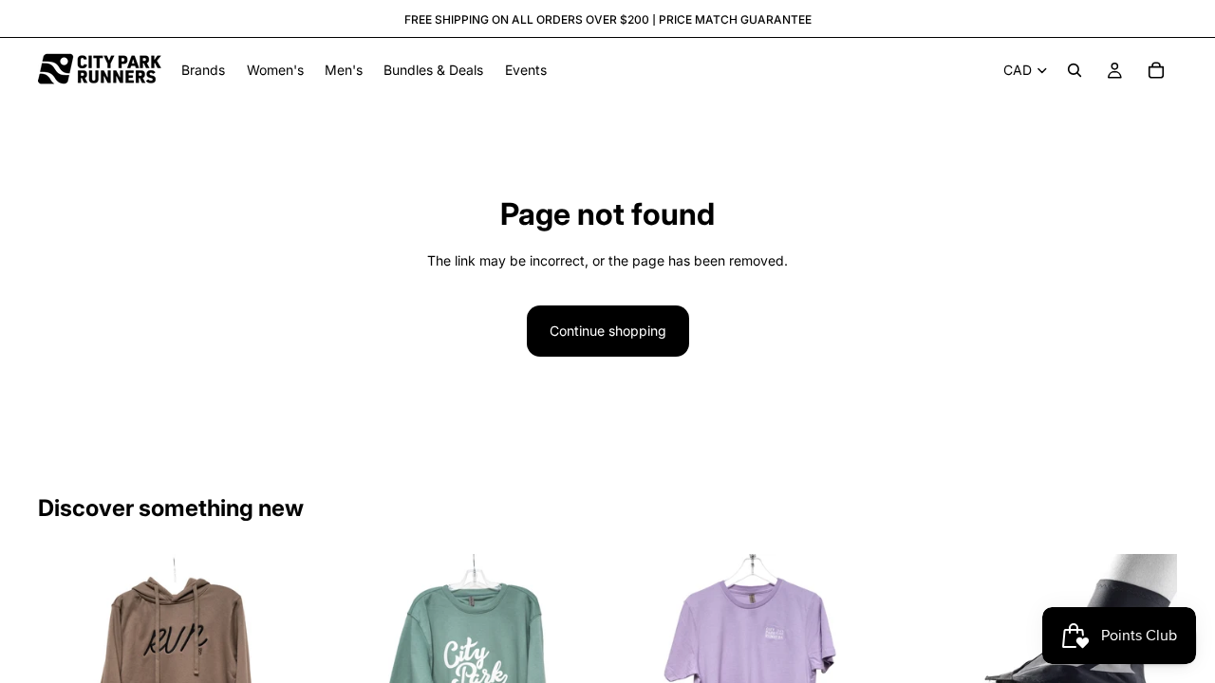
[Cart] (1156, 70)
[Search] (1074, 70)
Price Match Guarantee (735, 19)
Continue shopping (608, 331)
